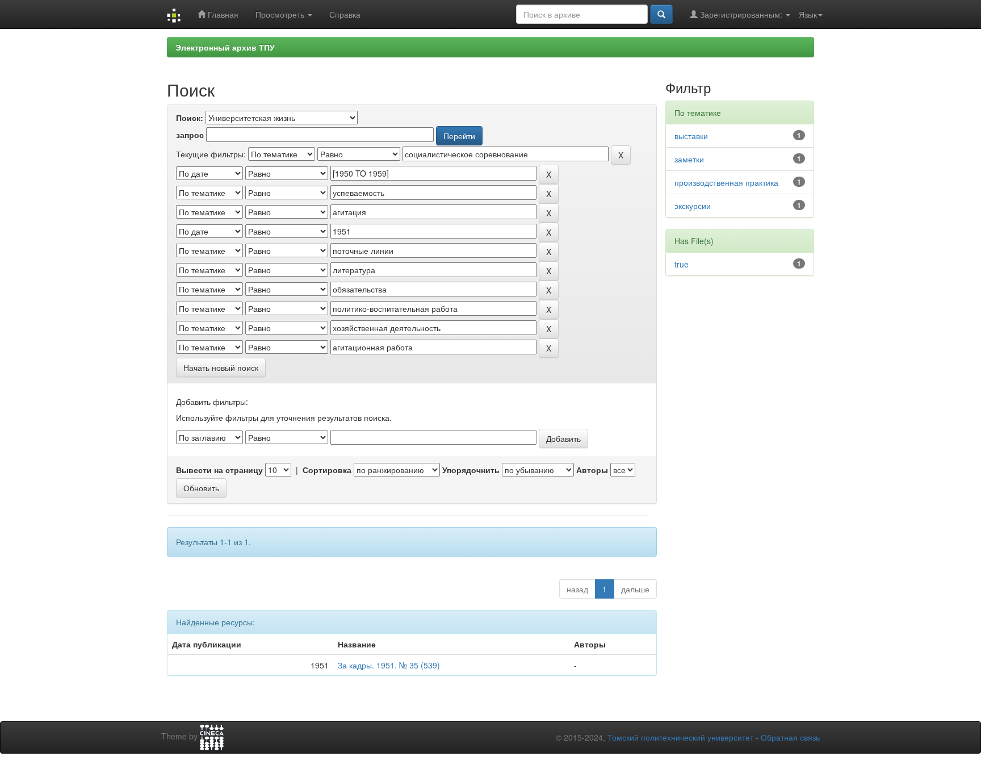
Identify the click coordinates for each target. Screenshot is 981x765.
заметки (689, 159)
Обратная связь (790, 737)
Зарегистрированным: (741, 14)
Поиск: (189, 117)
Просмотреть (281, 14)
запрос (190, 134)
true (681, 264)
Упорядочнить (471, 469)
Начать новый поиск (220, 367)
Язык (808, 14)
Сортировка (327, 469)
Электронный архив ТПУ (225, 47)
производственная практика (726, 182)
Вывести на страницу (219, 469)
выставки (691, 135)
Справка (344, 14)
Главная (222, 14)
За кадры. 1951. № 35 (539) (389, 665)
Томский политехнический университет (680, 737)
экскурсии (692, 205)
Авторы (592, 469)
